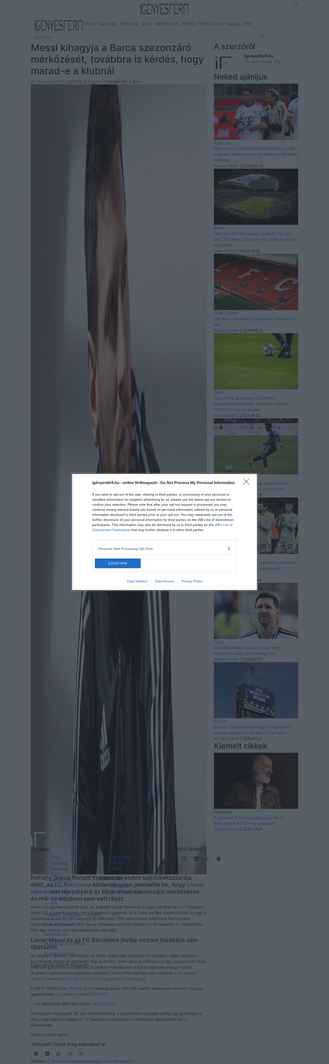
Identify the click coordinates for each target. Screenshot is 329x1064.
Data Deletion (137, 581)
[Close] (247, 483)
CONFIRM (117, 563)
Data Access (164, 581)
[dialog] (164, 532)
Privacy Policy (191, 581)
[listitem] (164, 548)
